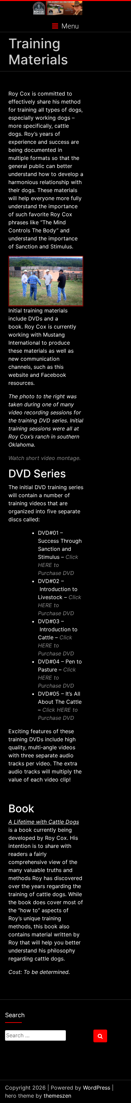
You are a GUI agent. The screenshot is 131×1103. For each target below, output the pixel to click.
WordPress (96, 1087)
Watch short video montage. (44, 458)
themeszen (57, 1095)
